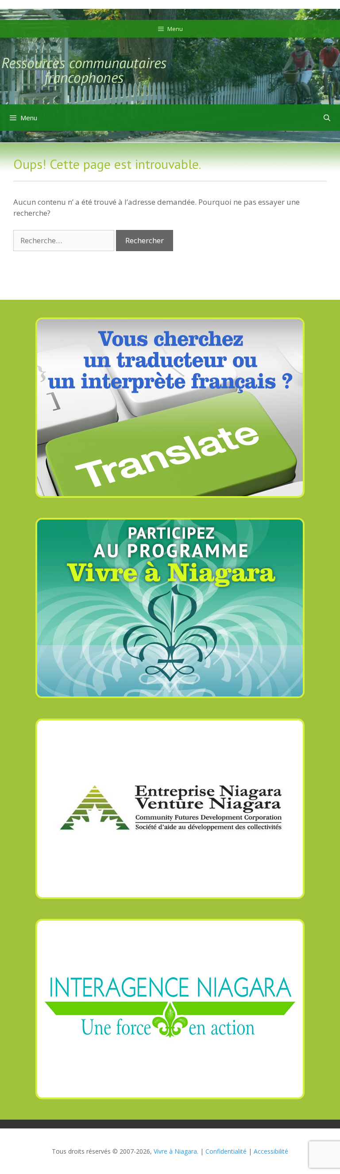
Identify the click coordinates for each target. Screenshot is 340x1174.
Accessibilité (271, 1151)
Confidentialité (226, 1151)
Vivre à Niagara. (176, 1151)
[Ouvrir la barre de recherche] (327, 117)
